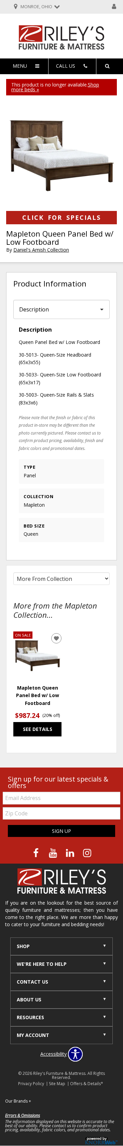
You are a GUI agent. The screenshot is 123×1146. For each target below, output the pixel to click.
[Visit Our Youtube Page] (53, 853)
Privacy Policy (31, 1084)
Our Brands (18, 1101)
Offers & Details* (86, 1084)
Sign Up (61, 831)
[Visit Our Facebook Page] (36, 853)
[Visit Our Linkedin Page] (71, 853)
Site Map (57, 1084)
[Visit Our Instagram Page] (87, 853)
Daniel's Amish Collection (41, 249)
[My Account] (114, 7)
